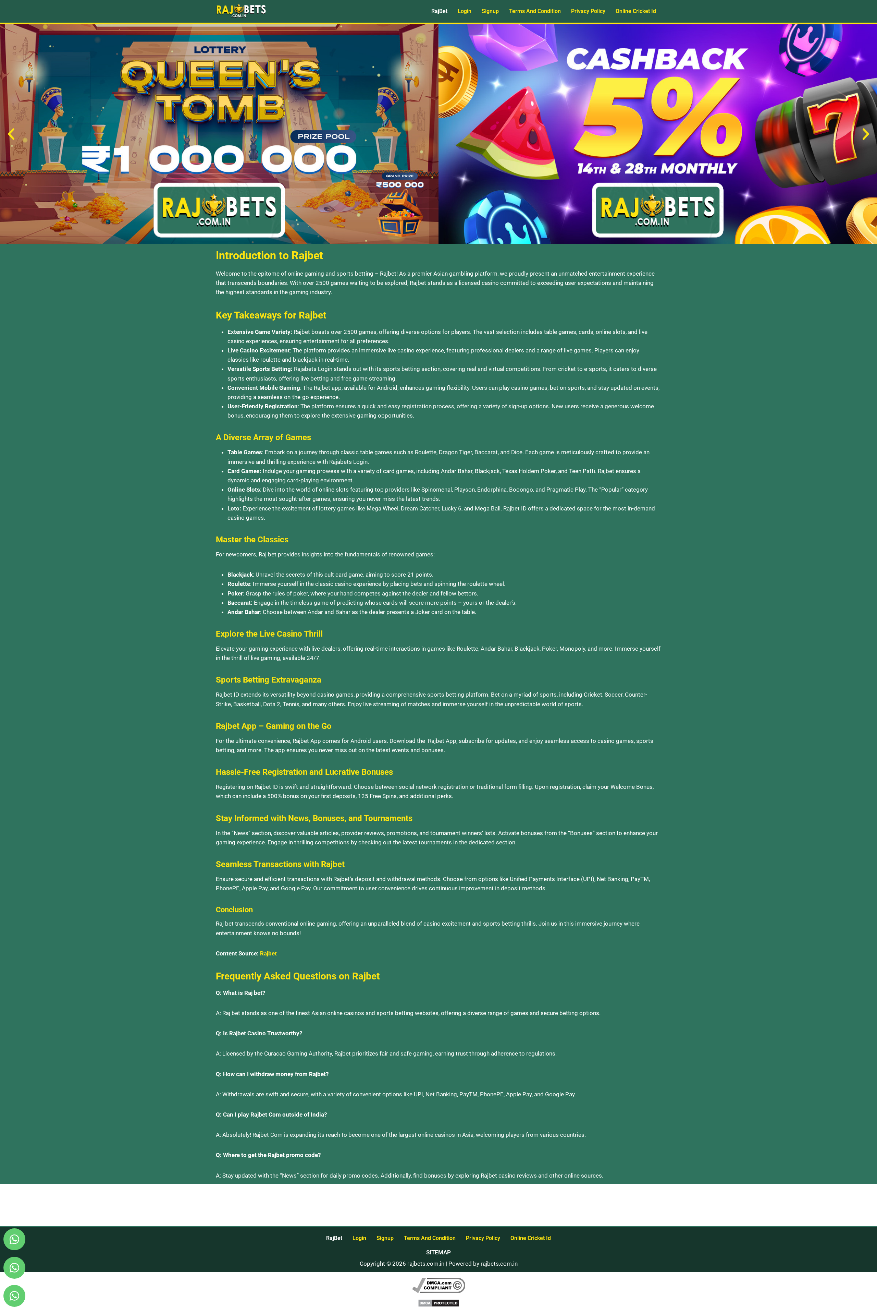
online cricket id (636, 11)
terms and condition (535, 11)
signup (490, 11)
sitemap (438, 1252)
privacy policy (588, 11)
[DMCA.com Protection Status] (438, 1303)
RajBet (439, 11)
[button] (11, 134)
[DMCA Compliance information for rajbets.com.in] (438, 1285)
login (464, 11)
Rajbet (268, 953)
